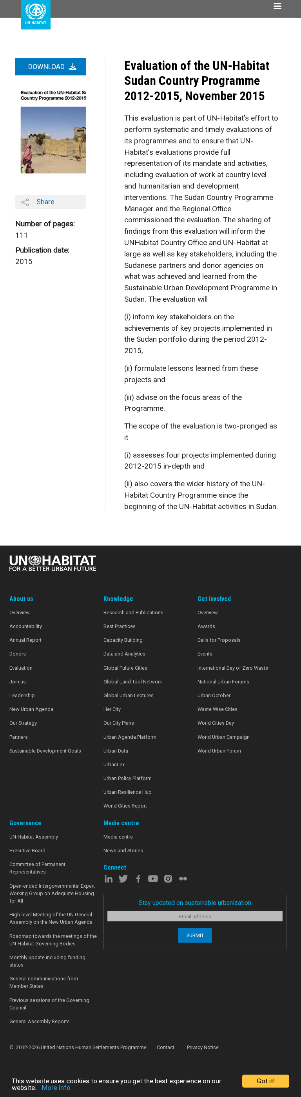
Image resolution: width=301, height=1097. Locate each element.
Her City (112, 709)
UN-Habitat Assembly (33, 837)
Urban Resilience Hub (127, 792)
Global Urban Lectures (128, 695)
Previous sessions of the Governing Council (49, 1004)
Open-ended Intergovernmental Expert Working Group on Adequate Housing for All (52, 893)
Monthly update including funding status (47, 961)
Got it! (266, 1081)
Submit (195, 935)
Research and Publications (133, 612)
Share (44, 202)
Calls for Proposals (219, 640)
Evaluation (21, 668)
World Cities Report (125, 806)
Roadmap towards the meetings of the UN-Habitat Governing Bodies (53, 940)
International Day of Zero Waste (233, 668)
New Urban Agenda (31, 709)
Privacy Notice (203, 1047)
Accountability (25, 626)
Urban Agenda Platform (129, 737)
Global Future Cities (125, 668)
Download (47, 67)
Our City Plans (118, 723)
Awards (206, 626)
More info (56, 1088)
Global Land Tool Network (132, 682)
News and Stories (123, 850)
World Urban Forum (219, 751)
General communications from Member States (43, 982)
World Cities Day (216, 723)
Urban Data (115, 751)
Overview (19, 612)
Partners (18, 737)
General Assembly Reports (39, 1021)
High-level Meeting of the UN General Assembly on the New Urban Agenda (50, 918)
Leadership (22, 695)
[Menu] (277, 7)
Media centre (118, 837)
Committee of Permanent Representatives (37, 868)
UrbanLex (114, 764)
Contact (165, 1047)
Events (205, 654)
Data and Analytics (124, 654)
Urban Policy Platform (127, 778)
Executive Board (27, 850)
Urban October (214, 695)
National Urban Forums (223, 682)
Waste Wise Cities (218, 709)
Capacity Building (123, 640)
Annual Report (25, 640)
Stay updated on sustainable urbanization (195, 903)
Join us (17, 682)
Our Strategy (23, 723)
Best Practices (119, 626)
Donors (17, 654)
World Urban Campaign (224, 737)
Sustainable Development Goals (45, 751)
